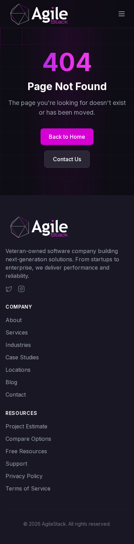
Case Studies (22, 357)
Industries (18, 344)
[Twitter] (8, 288)
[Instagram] (21, 288)
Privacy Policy (24, 476)
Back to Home (67, 136)
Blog (11, 382)
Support (16, 463)
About (13, 320)
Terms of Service (28, 488)
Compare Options (28, 438)
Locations (18, 369)
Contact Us (67, 159)
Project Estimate (26, 426)
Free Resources (26, 451)
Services (16, 332)
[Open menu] (122, 14)
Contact (15, 394)
